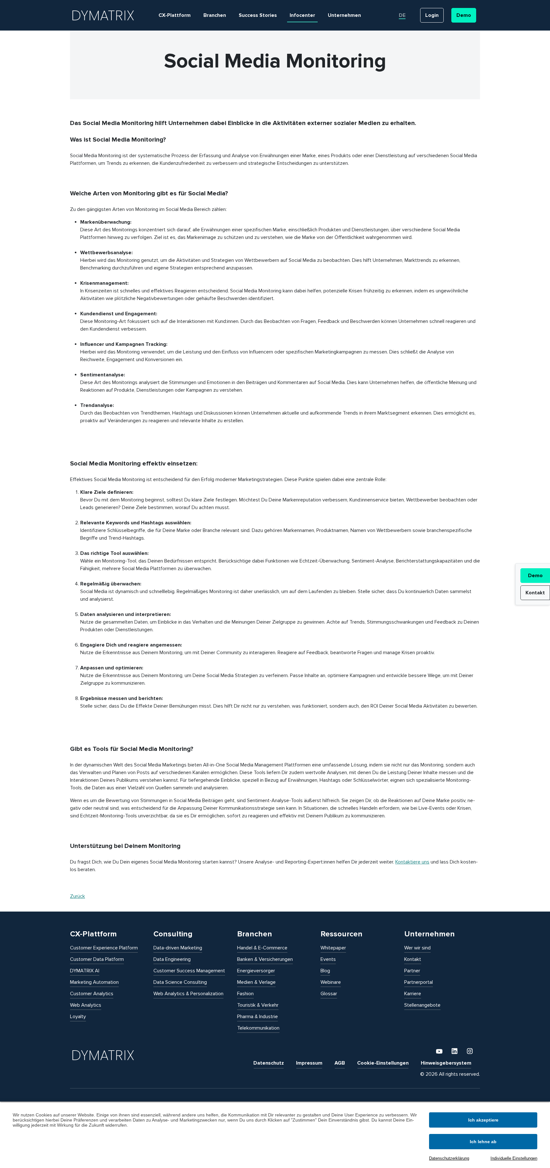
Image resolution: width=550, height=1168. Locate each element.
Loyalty (78, 1016)
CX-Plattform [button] (175, 15)
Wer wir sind (417, 948)
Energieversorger (256, 971)
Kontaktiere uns (412, 862)
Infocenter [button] (302, 15)
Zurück (77, 896)
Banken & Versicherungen (265, 959)
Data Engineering (172, 959)
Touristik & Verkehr (258, 1005)
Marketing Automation (94, 982)
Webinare (331, 982)
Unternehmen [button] (344, 15)
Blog (325, 971)
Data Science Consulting (180, 982)
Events (328, 959)
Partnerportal (418, 982)
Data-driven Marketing (177, 948)
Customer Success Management (189, 971)
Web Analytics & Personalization (188, 993)
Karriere (412, 993)
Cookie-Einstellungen (383, 1063)
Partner (412, 971)
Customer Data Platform (97, 959)
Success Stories (258, 15)
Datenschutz (268, 1063)
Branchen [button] (214, 15)
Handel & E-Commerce (262, 948)
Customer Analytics (91, 993)
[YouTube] (439, 1051)
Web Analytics (85, 1005)
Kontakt (535, 593)
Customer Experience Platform (104, 948)
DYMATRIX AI (84, 971)
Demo (535, 575)
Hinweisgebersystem (446, 1063)
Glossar (329, 993)
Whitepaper (333, 948)
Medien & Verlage (256, 982)
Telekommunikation (258, 1028)
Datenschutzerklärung (449, 1158)
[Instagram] (470, 1051)
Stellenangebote (422, 1005)
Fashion (245, 993)
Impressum (309, 1063)
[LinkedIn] (455, 1051)
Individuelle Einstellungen (513, 1158)
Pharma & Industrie (257, 1016)
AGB (340, 1063)
